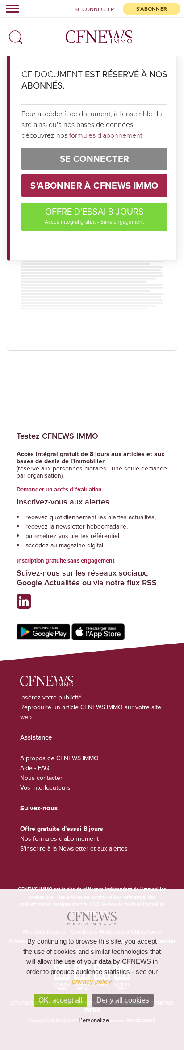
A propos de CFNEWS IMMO (59, 758)
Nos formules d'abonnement (59, 838)
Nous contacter (41, 777)
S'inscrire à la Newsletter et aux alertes (74, 848)
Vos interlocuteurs (45, 787)
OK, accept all (60, 1000)
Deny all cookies (122, 1000)
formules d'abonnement (105, 135)
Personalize (94, 1020)
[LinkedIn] (26, 605)
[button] (13, 34)
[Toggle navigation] (10, 8)
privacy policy (92, 981)
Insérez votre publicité (51, 697)
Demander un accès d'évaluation (59, 489)
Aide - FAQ (35, 767)
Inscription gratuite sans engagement (65, 560)
